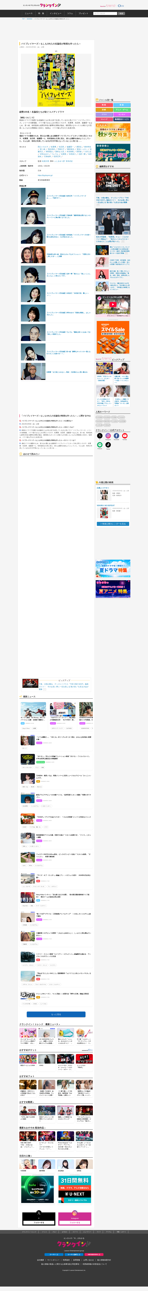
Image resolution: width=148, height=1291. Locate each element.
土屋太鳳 (99, 425)
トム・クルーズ (26, 886)
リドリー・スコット (42, 965)
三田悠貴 (25, 925)
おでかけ (64, 1232)
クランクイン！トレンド (29, 1232)
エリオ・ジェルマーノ (54, 984)
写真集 (114, 417)
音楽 (32, 905)
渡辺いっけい (82, 149)
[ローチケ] (121, 5)
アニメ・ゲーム (122, 110)
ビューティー (87, 1232)
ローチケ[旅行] (73, 1254)
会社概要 (40, 1260)
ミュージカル (43, 1003)
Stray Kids (25, 905)
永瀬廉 (34, 728)
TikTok (30, 865)
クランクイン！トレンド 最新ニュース (39, 1024)
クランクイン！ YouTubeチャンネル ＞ (118, 316)
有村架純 (99, 421)
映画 (43, 767)
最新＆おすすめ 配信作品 (32, 1127)
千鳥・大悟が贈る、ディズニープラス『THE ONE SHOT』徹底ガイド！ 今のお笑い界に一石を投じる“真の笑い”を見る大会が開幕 (64, 686)
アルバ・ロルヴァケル (40, 984)
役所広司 (57, 156)
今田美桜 (99, 417)
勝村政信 (70, 149)
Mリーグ (25, 748)
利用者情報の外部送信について (95, 1264)
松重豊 (53, 147)
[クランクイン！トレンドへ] (107, 5)
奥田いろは (25, 786)
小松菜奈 (115, 421)
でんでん (54, 154)
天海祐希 (47, 156)
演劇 (104, 110)
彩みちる (39, 786)
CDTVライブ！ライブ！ (57, 728)
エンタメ (121, 114)
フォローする (39, 1222)
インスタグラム (35, 806)
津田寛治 (49, 152)
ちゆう (24, 865)
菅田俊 (79, 152)
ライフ (99, 1232)
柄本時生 (87, 147)
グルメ (54, 1232)
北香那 (63, 154)
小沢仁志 (87, 152)
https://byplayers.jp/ (45, 175)
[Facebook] (116, 435)
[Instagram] (108, 435)
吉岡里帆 (122, 421)
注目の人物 (25, 1155)
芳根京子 (61, 149)
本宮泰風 (70, 152)
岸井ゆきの (44, 154)
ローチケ (53, 1254)
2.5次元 (35, 1003)
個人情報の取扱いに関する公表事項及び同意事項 (60, 1264)
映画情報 (29, 19)
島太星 (32, 786)
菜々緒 (42, 149)
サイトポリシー (53, 1260)
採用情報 (76, 1260)
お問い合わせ (88, 1260)
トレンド (104, 119)
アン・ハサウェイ (52, 886)
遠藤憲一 (70, 147)
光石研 (61, 147)
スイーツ (75, 1232)
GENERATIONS (85, 728)
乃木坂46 (121, 417)
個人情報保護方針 (104, 1260)
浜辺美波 (107, 417)
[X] (99, 435)
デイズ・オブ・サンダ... (39, 886)
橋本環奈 (107, 421)
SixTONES (69, 728)
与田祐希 (107, 425)
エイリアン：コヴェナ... (28, 965)
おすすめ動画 (26, 1102)
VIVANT (24, 827)
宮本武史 (69, 161)
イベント (44, 1232)
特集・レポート (121, 1232)
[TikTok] (108, 445)
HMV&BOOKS (93, 1254)
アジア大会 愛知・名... (35, 827)
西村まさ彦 (59, 152)
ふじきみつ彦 (59, 161)
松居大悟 (45, 161)
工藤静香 (25, 944)
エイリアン (53, 965)
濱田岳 (79, 147)
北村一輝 (82, 154)
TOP (23, 19)
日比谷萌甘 (25, 806)
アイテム (108, 1232)
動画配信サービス (122, 119)
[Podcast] (99, 445)
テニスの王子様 (26, 1003)
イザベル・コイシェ (27, 984)
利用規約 (66, 1260)
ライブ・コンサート (41, 905)
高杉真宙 (51, 149)
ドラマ (46, 827)
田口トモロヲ (43, 147)
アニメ (37, 767)
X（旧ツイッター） (46, 806)
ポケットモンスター (27, 767)
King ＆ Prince (26, 728)
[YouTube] (125, 435)
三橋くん (25, 846)
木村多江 (72, 154)
